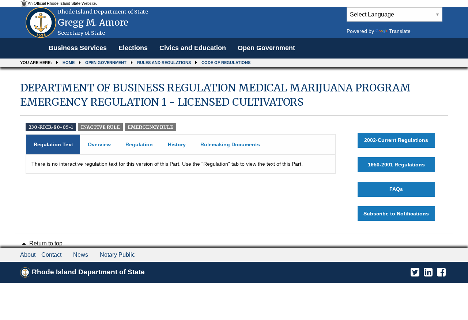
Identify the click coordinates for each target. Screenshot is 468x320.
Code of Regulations (225, 62)
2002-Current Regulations (396, 140)
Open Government (266, 48)
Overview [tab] (99, 144)
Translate (400, 31)
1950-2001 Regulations (396, 164)
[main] (234, 151)
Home (69, 62)
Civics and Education (192, 48)
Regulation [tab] (139, 144)
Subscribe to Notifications (396, 214)
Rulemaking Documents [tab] (230, 144)
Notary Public (117, 255)
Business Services (78, 48)
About (27, 255)
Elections (133, 48)
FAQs (396, 189)
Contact (51, 255)
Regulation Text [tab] (53, 144)
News (80, 255)
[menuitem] (78, 48)
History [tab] (177, 144)
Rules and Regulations (164, 62)
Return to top (45, 243)
